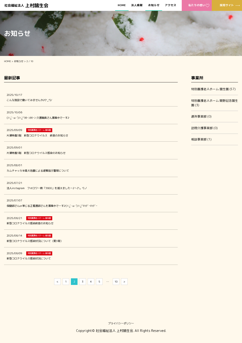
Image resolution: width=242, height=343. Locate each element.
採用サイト (227, 5)
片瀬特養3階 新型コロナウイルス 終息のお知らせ (37, 135)
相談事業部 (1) (201, 139)
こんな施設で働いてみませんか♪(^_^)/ (29, 100)
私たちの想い (196, 5)
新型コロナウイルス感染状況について (29, 258)
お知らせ (154, 5)
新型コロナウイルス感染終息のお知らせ (30, 223)
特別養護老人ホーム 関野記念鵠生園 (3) (214, 102)
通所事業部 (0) (201, 116)
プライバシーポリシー (121, 323)
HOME (122, 5)
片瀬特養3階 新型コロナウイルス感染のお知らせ (36, 153)
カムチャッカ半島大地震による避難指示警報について (38, 171)
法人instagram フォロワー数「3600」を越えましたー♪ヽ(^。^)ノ (47, 188)
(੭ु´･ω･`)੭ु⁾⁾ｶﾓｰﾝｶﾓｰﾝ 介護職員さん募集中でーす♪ (38, 118)
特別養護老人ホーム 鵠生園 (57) (213, 89)
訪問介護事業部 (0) (204, 128)
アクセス (170, 5)
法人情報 (137, 5)
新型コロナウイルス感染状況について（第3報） (35, 241)
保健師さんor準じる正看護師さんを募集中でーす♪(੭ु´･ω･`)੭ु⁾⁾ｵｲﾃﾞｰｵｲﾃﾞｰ (52, 206)
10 (116, 282)
